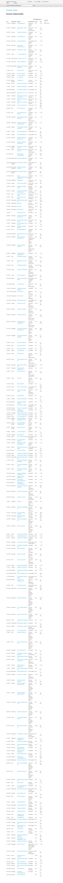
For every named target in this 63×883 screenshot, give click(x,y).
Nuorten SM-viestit (21, 427)
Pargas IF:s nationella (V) (22, 408)
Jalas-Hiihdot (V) (20, 434)
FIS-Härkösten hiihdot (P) (22, 162)
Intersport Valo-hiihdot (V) (22, 565)
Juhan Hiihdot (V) (20, 350)
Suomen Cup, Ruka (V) (22, 105)
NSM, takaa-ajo (20, 353)
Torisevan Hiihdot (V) (21, 861)
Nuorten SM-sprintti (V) (22, 771)
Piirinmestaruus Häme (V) (22, 733)
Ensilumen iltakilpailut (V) (22, 158)
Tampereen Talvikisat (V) (22, 32)
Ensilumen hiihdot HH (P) (22, 759)
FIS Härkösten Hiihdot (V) (22, 89)
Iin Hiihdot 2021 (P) (21, 212)
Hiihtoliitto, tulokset (11, 10)
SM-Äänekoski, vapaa (21, 49)
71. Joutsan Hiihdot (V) (21, 54)
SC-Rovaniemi (20, 291)
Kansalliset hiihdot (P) (21, 229)
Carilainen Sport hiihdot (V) (22, 453)
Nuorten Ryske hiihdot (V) (22, 537)
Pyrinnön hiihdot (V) (21, 801)
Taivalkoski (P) (20, 180)
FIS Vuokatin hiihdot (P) (22, 134)
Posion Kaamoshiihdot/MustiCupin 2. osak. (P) (22, 177)
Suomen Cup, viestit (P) (22, 183)
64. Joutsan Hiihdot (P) (21, 630)
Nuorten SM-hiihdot (21, 548)
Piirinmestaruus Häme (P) (22, 542)
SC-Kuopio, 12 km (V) (21, 58)
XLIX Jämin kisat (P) (21, 348)
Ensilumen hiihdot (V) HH (22, 573)
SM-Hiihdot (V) (20, 80)
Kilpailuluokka (46, 1)
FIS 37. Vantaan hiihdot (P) (22, 436)
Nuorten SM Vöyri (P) (21, 632)
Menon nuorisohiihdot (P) (22, 863)
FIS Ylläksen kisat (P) (21, 585)
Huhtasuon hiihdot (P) (21, 808)
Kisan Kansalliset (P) (21, 650)
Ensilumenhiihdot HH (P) (22, 671)
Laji (28, 1)
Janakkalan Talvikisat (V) (22, 841)
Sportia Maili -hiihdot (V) (22, 753)
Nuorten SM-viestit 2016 (22, 614)
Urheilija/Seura (18, 5)
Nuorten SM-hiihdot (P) (21, 588)
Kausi (36, 1)
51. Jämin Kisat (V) (21, 73)
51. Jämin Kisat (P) (21, 75)
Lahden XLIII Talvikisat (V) (22, 414)
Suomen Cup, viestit (21, 559)
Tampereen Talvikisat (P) (22, 86)
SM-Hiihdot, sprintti (21, 371)
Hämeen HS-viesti (21, 844)
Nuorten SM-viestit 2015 (22, 711)
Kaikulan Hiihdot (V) (21, 811)
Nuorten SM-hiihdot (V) (21, 597)
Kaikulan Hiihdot (20, 395)
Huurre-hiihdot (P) (20, 868)
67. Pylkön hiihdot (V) (21, 431)
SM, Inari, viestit (20, 70)
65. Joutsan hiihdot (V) (21, 416)
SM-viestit (19, 203)
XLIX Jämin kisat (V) (21, 345)
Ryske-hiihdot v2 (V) (21, 793)
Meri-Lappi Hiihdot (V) (21, 41)
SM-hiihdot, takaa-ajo (21, 314)
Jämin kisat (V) (20, 828)
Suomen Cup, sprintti (21, 309)
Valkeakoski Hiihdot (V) (22, 805)
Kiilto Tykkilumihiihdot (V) (22, 413)
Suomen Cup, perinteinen (22, 491)
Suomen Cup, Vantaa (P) (22, 269)
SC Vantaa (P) (20, 77)
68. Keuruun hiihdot (21, 275)
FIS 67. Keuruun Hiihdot (22, 386)
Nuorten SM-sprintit (21, 554)
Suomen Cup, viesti (21, 303)
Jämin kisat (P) (20, 782)
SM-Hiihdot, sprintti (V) (21, 256)
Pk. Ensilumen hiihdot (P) (22, 819)
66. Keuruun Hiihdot (21, 450)
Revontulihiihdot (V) (21, 23)
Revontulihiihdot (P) (21, 36)
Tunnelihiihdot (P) (20, 817)
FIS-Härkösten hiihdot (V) (22, 171)
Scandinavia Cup (20, 284)
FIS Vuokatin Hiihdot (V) (22, 131)
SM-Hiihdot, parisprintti (21, 265)
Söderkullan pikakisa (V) (22, 535)
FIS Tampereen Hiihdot (21, 404)
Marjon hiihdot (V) (20, 383)
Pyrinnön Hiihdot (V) (21, 874)
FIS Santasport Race (21, 300)
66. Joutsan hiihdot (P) (21, 342)
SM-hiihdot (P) (20, 209)
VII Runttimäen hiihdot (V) (22, 534)
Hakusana (14, 1)
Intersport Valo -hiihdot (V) (22, 455)
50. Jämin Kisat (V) (21, 108)
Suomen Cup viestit (21, 497)
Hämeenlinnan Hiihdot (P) (22, 623)
